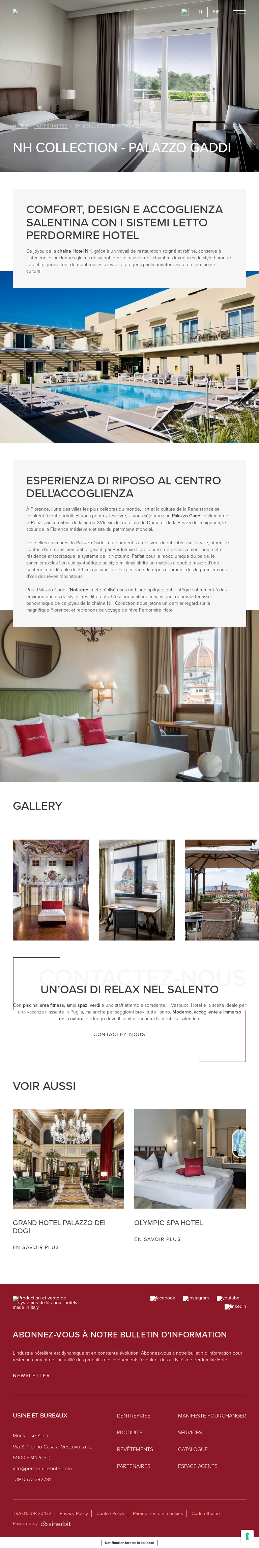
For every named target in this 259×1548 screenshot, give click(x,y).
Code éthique (206, 1513)
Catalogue (193, 1449)
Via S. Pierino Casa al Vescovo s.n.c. (52, 1447)
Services (190, 1433)
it (201, 11)
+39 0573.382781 (32, 1479)
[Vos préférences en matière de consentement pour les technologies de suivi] (247, 1536)
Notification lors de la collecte (129, 1543)
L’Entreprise (133, 1416)
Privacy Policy (74, 1513)
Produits (129, 1433)
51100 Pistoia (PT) (31, 1458)
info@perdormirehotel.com (42, 1469)
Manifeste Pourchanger (212, 1416)
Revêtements (135, 1449)
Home (20, 125)
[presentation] (210, 814)
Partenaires (51, 125)
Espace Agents (198, 1466)
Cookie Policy (110, 1513)
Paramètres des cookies (158, 1513)
